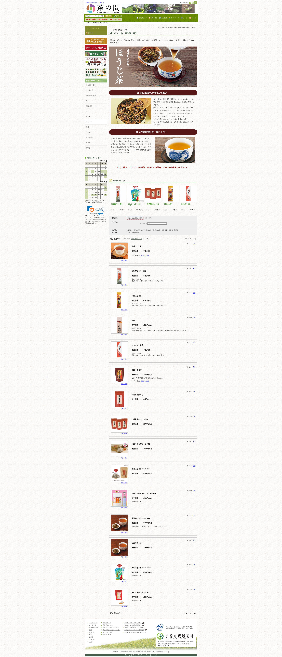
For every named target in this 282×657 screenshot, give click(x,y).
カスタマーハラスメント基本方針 (134, 630)
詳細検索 (119, 16)
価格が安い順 (150, 230)
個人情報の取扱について (160, 651)
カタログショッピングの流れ (111, 630)
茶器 (87, 127)
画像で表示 (148, 218)
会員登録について (108, 625)
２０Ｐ (142, 255)
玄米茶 (88, 116)
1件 (194, 268)
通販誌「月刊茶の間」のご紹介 (133, 627)
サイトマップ (175, 18)
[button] (96, 210)
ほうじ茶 (89, 122)
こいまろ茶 (89, 90)
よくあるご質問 (107, 632)
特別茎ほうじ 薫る (117, 204)
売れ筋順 (174, 230)
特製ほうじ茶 (168, 204)
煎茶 (87, 101)
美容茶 (88, 148)
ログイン (194, 18)
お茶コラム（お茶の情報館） (133, 625)
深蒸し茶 (89, 106)
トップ (87, 22)
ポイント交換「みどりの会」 (133, 623)
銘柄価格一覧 (90, 85)
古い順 (143, 230)
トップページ (93, 623)
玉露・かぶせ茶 (91, 95)
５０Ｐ (147, 255)
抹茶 (87, 111)
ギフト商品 (89, 137)
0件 (194, 243)
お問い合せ (154, 18)
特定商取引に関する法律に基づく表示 (140, 651)
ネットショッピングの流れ (111, 627)
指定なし (130, 230)
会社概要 (164, 18)
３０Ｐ (142, 381)
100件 (137, 232)
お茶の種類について (95, 22)
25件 (128, 232)
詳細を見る (124, 260)
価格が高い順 (159, 230)
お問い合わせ (107, 634)
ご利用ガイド (143, 18)
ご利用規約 (123, 651)
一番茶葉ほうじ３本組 (152, 204)
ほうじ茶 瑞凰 (185, 204)
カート (185, 18)
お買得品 (89, 143)
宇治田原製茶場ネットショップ (94, 2)
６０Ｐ (147, 381)
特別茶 (88, 132)
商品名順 (167, 230)
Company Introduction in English (134, 632)
